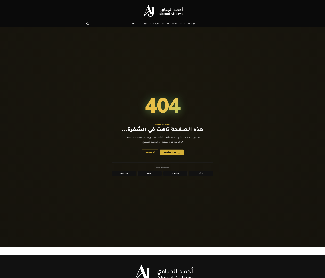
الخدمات (175, 173)
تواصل (132, 24)
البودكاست (143, 24)
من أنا (183, 24)
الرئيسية (191, 24)
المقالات (165, 24)
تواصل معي (150, 152)
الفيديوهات (154, 24)
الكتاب (174, 24)
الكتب (149, 173)
